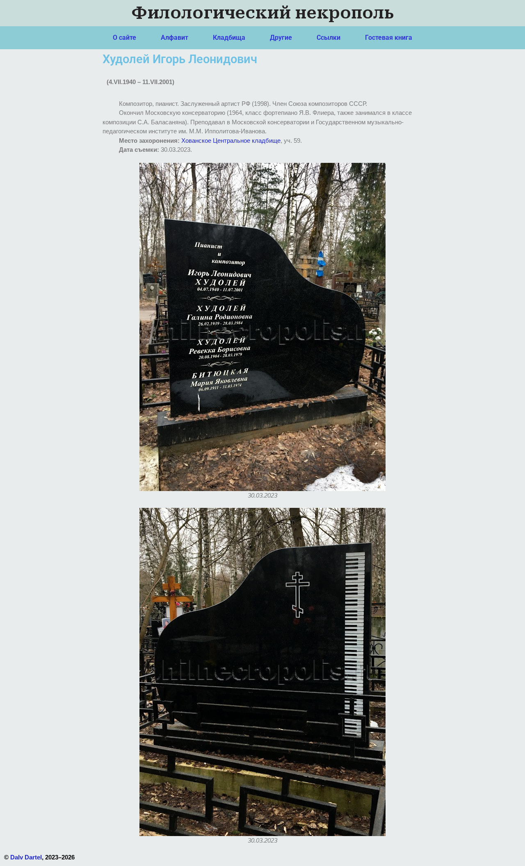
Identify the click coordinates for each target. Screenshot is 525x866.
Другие (281, 37)
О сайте (124, 37)
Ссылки (328, 37)
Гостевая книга (388, 37)
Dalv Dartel (26, 857)
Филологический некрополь (263, 13)
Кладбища (229, 37)
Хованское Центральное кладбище (231, 140)
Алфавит (174, 37)
